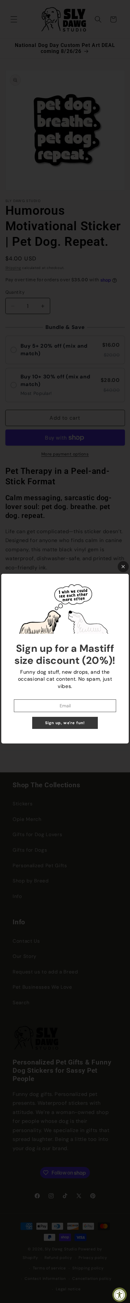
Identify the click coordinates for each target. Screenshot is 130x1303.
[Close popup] (123, 566)
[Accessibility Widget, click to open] (119, 1294)
